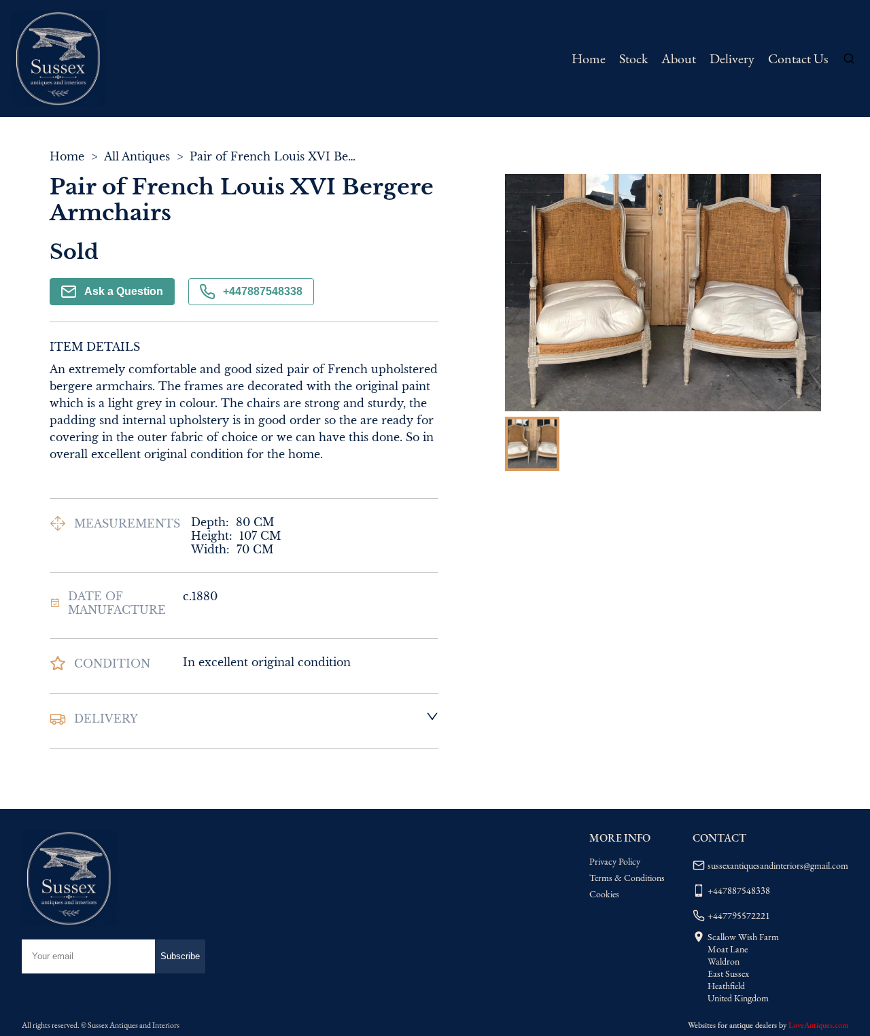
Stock (633, 58)
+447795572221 (739, 916)
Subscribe (180, 956)
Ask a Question (123, 291)
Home (589, 58)
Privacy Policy (614, 861)
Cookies (604, 894)
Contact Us (798, 58)
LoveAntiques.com (818, 1025)
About (678, 58)
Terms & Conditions (627, 877)
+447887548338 (262, 291)
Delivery (732, 58)
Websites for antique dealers (732, 1025)
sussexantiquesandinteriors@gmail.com (778, 865)
